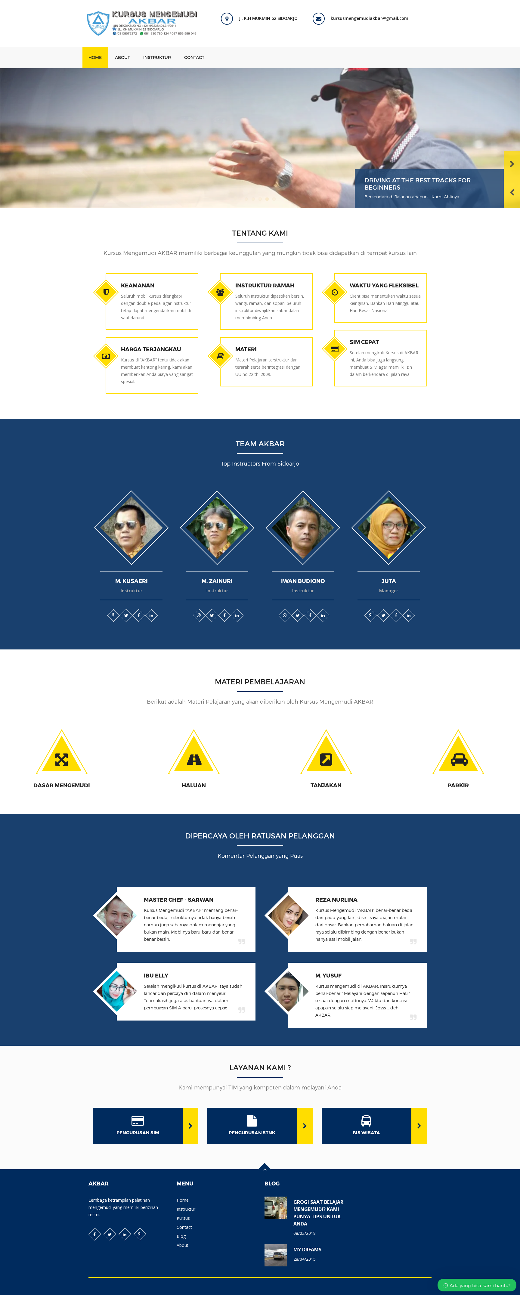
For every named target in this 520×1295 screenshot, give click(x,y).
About (122, 57)
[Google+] (113, 615)
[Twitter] (125, 615)
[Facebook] (138, 615)
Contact (194, 57)
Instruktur (157, 57)
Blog (181, 1236)
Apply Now (17, 775)
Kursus (183, 1218)
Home (95, 57)
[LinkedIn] (151, 615)
